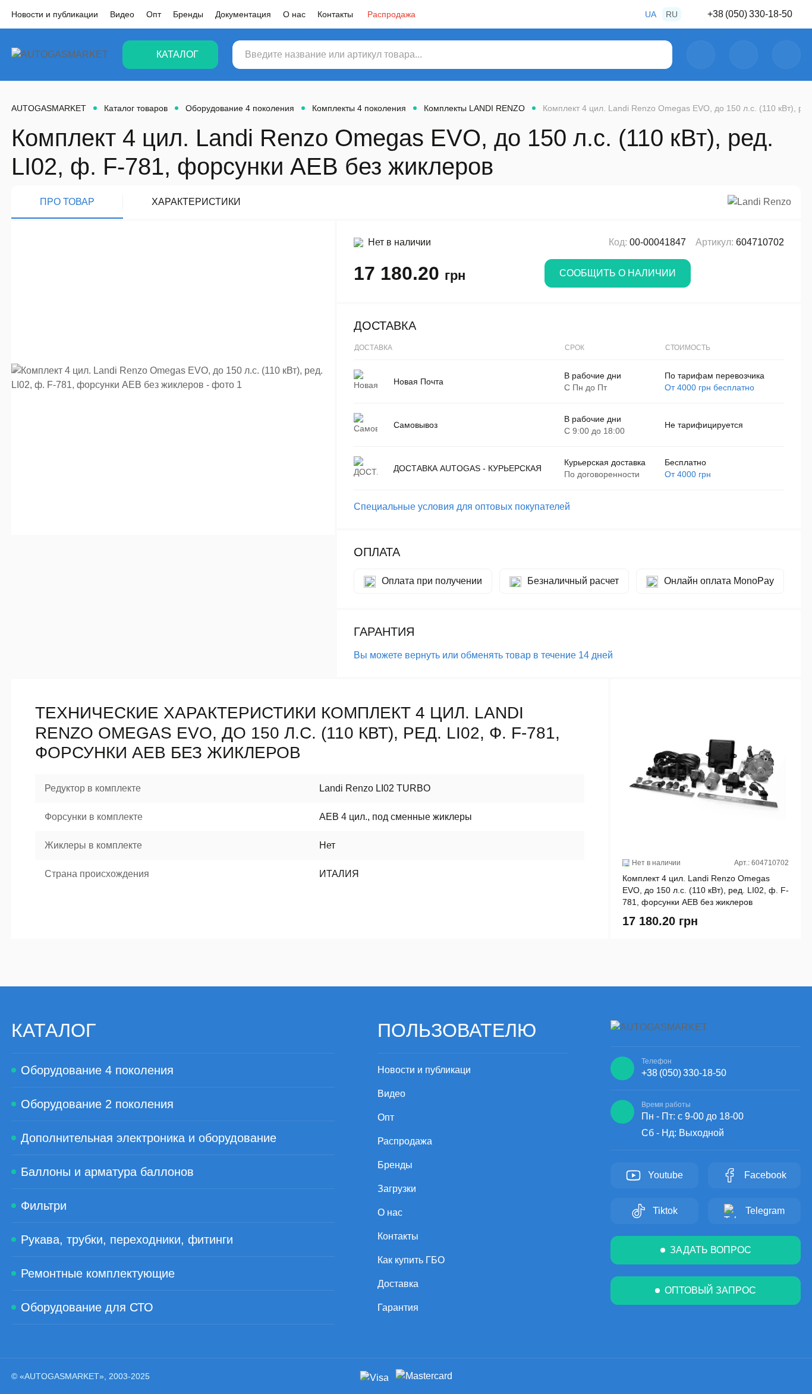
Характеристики (196, 202)
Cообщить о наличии (617, 273)
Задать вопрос (710, 1250)
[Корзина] (786, 54)
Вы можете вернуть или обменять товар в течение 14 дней (483, 655)
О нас (294, 14)
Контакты (335, 14)
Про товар (67, 202)
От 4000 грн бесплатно (709, 387)
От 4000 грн (688, 474)
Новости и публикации (54, 14)
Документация (243, 14)
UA (650, 14)
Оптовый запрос (710, 1290)
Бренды (188, 14)
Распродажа (391, 14)
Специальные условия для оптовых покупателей (462, 507)
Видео (122, 14)
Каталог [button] (177, 54)
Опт (153, 14)
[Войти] (701, 54)
